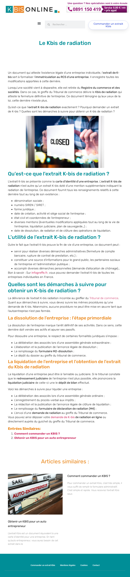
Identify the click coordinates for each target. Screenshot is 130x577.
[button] (39, 23)
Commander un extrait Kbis (43, 565)
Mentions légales (67, 565)
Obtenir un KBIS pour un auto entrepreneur (45, 438)
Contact (96, 565)
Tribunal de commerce (103, 298)
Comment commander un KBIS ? (37, 433)
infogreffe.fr (40, 272)
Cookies (84, 565)
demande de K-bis (63, 417)
